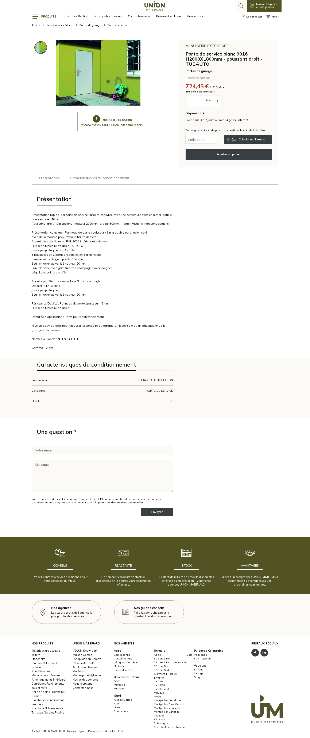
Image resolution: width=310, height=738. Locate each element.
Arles (117, 680)
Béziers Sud (161, 669)
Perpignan (200, 654)
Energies (37, 704)
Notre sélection (78, 16)
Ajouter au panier (229, 154)
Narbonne (120, 666)
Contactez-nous (139, 16)
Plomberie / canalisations (48, 700)
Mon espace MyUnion (87, 675)
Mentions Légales (76, 731)
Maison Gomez (82, 654)
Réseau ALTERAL (84, 663)
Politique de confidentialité (101, 731)
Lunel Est (159, 685)
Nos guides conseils (108, 16)
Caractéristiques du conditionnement (99, 178)
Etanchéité (38, 659)
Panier (274, 16)
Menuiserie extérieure (46, 675)
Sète (190, 654)
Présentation (49, 178)
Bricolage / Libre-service (47, 708)
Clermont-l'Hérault (165, 673)
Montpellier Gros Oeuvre (169, 704)
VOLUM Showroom (85, 650)
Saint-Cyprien (202, 658)
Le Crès (158, 681)
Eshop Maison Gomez (87, 659)
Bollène (199, 669)
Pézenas (159, 719)
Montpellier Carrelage (167, 700)
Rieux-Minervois (123, 669)
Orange (199, 673)
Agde (157, 654)
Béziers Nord (162, 666)
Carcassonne (122, 654)
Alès (117, 703)
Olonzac (159, 715)
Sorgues (199, 677)
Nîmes (118, 707)
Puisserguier (162, 723)
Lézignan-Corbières (126, 662)
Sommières (121, 711)
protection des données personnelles (121, 502)
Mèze (157, 696)
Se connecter (254, 16)
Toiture (36, 654)
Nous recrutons (82, 683)
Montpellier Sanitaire (167, 711)
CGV (120, 731)
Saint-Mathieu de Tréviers (170, 726)
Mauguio (159, 692)
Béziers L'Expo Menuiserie (170, 662)
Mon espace (195, 16)
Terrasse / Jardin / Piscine (48, 712)
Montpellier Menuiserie (168, 707)
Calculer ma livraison (252, 139)
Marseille (119, 684)
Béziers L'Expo (163, 658)
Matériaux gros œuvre (46, 650)
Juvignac (159, 677)
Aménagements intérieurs (48, 679)
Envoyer (157, 512)
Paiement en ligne (169, 16)
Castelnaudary (123, 658)
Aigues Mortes (123, 699)
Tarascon (119, 688)
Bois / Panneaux (42, 671)
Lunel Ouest (161, 688)
